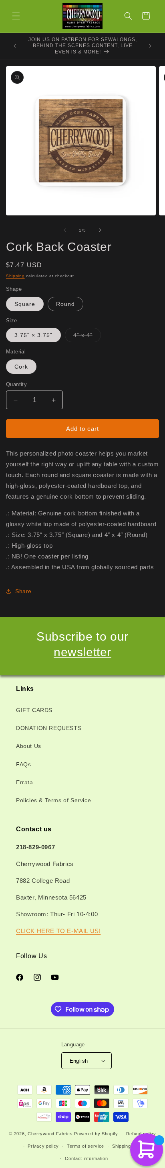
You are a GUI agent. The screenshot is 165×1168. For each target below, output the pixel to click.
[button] (16, 16)
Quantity (16, 384)
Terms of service (85, 1146)
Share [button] (23, 591)
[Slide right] (100, 230)
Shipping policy (128, 1146)
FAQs (23, 764)
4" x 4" (87, 336)
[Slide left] (65, 230)
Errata (24, 782)
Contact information (86, 1158)
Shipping (15, 276)
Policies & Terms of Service (53, 800)
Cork (21, 366)
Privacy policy (43, 1146)
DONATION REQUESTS (48, 728)
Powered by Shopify (96, 1133)
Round (65, 304)
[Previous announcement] (15, 46)
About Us (28, 746)
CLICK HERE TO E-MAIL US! (58, 930)
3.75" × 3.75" (33, 335)
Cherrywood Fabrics (50, 1133)
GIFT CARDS (34, 710)
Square (24, 304)
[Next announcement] (150, 46)
